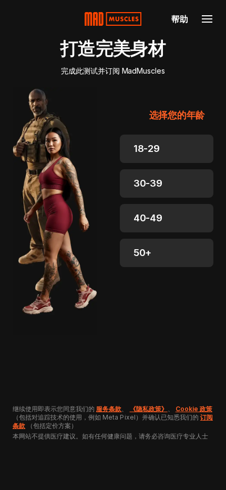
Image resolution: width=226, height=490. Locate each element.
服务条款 (108, 409)
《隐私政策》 (149, 409)
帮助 (179, 19)
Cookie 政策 (194, 409)
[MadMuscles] (113, 19)
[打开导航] (207, 18)
